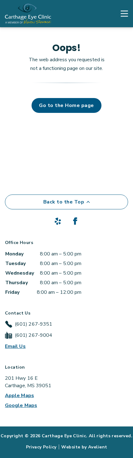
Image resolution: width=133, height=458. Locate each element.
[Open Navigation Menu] (121, 13)
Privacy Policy (41, 447)
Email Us (15, 346)
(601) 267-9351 (33, 324)
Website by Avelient (84, 447)
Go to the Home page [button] (66, 105)
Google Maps (21, 405)
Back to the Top (63, 202)
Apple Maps (19, 395)
